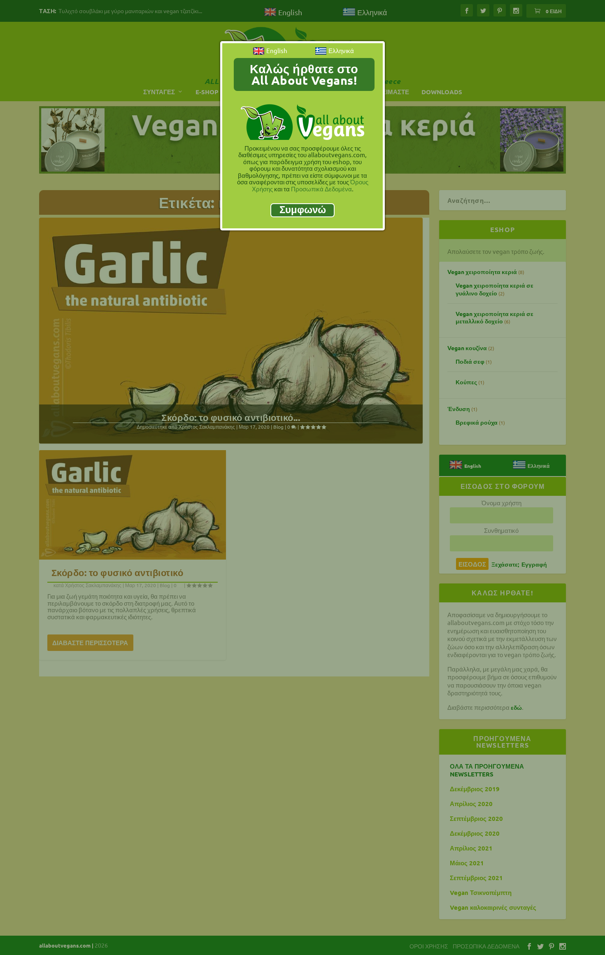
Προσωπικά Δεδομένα (321, 189)
